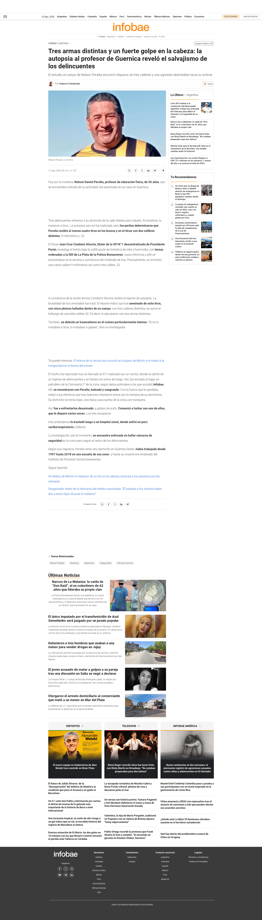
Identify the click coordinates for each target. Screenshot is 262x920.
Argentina (62, 16)
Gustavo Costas (150, 37)
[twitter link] (66, 869)
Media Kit (165, 879)
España (103, 16)
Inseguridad (105, 563)
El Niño (162, 37)
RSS (99, 892)
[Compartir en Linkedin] (148, 170)
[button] (5, 16)
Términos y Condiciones (198, 857)
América (98, 857)
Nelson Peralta (57, 563)
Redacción (131, 857)
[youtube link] (59, 875)
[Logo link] (131, 27)
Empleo (132, 861)
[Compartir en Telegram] (154, 170)
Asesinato (89, 563)
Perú (122, 16)
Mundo (147, 16)
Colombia (92, 16)
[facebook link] (59, 869)
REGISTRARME (230, 16)
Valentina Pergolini (134, 37)
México (113, 16)
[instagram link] (72, 869)
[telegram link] (66, 875)
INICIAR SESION (250, 16)
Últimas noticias (125, 563)
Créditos (120, 37)
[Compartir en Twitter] (142, 170)
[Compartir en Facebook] (135, 170)
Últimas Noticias (162, 16)
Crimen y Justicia (58, 43)
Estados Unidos (77, 16)
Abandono (111, 37)
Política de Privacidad (198, 861)
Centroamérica (134, 16)
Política (188, 16)
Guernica (74, 563)
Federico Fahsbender (69, 83)
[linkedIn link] (72, 875)
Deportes (177, 16)
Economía (199, 16)
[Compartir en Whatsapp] (129, 170)
